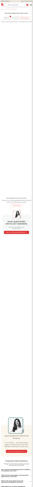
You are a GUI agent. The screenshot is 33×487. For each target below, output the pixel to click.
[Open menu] (31, 5)
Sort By (16, 18)
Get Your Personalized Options (15, 232)
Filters (7, 18)
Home (2, 9)
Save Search (25, 18)
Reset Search (16, 205)
